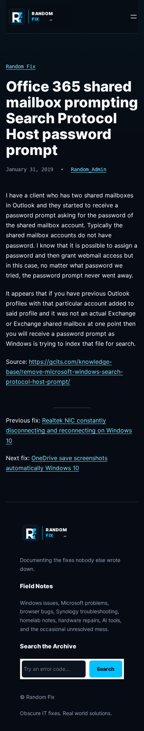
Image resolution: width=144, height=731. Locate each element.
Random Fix (20, 66)
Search (105, 669)
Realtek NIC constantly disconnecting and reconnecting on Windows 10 (69, 430)
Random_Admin (88, 169)
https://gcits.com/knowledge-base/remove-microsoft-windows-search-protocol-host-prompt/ (64, 371)
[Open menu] (133, 16)
